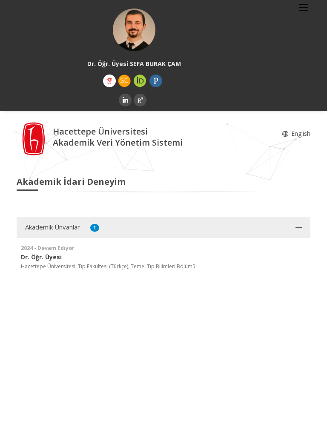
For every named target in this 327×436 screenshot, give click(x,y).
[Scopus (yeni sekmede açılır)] (124, 81)
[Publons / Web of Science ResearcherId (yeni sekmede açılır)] (155, 81)
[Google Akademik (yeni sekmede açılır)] (109, 81)
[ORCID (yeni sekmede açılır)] (140, 81)
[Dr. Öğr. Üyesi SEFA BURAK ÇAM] (134, 30)
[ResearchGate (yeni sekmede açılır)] (140, 100)
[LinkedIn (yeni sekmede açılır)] (125, 100)
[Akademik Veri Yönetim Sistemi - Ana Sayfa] (35, 138)
